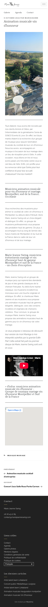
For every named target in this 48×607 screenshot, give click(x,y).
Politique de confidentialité (15, 558)
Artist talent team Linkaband (15, 580)
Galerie (7, 12)
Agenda (18, 12)
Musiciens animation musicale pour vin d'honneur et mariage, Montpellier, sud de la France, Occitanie (23, 193)
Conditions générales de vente (16, 555)
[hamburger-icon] (44, 4)
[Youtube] (9, 522)
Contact (30, 12)
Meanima (29, 602)
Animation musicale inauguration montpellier (22, 591)
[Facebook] (4, 522)
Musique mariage (16, 455)
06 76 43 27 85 (10, 514)
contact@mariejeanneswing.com (17, 517)
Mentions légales (11, 552)
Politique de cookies (12, 561)
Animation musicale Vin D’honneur (18, 595)
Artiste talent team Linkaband (16, 588)
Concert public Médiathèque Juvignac (20, 584)
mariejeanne (31, 18)
